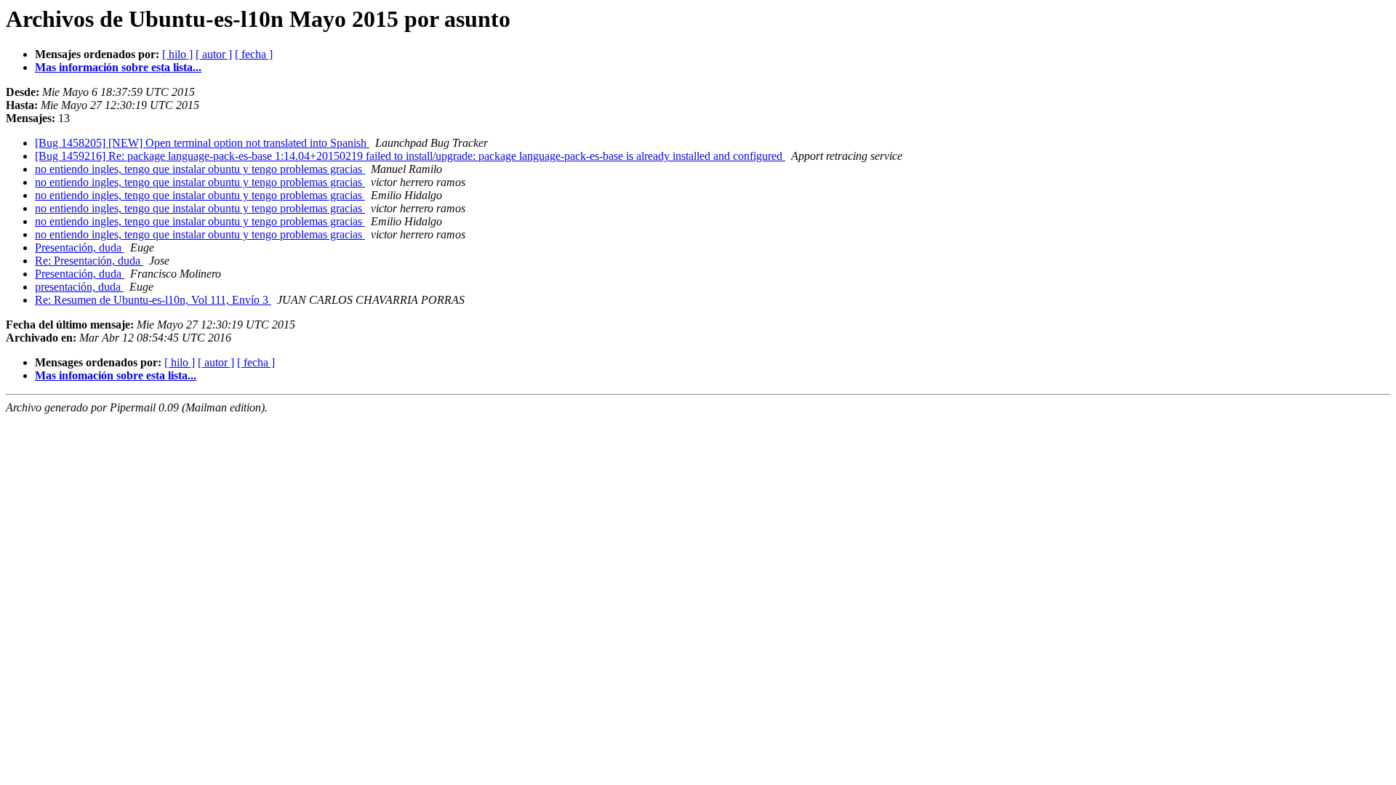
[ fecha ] (254, 54)
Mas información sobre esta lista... (118, 67)
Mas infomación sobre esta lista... (115, 375)
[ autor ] (214, 54)
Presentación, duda (79, 247)
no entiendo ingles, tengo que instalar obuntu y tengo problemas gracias (200, 169)
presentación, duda (79, 287)
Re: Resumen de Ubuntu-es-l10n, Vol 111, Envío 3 (153, 300)
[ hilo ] (177, 54)
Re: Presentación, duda (89, 260)
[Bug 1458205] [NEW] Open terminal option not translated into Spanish (202, 143)
